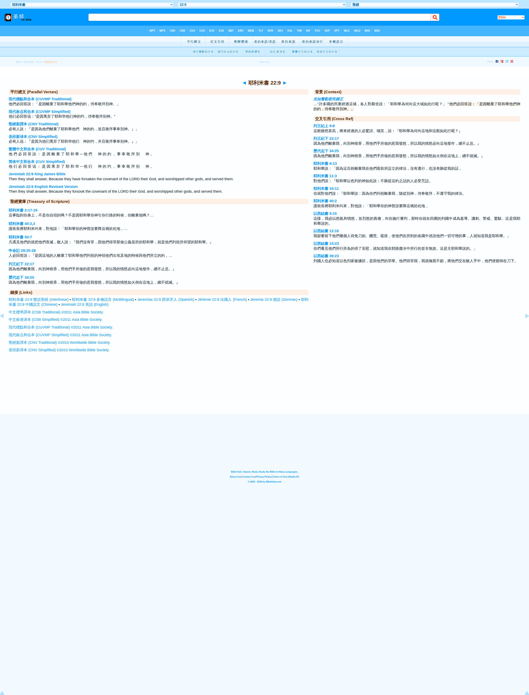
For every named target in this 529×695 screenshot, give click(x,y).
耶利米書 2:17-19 (23, 210)
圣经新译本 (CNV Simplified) (33, 137)
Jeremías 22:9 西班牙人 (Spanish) (165, 299)
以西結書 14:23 (326, 243)
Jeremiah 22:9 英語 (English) (84, 304)
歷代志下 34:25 (21, 277)
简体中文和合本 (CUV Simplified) (37, 162)
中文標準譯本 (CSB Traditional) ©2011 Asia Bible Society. (56, 312)
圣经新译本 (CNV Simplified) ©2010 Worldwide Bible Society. (59, 350)
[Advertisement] (264, 389)
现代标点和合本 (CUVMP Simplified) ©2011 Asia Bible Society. (60, 335)
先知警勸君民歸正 (328, 99)
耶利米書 (28, 62)
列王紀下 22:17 (21, 264)
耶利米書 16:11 (326, 188)
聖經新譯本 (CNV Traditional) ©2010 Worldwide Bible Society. (60, 342)
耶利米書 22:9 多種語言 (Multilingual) (103, 299)
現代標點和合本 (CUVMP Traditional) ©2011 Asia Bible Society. (61, 327)
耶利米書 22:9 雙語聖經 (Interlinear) (39, 299)
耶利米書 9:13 (325, 163)
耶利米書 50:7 (20, 237)
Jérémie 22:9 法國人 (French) (222, 299)
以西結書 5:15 (325, 213)
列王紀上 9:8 (324, 126)
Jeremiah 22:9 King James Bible (37, 174)
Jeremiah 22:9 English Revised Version (43, 187)
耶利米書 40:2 (325, 201)
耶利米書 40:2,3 (22, 224)
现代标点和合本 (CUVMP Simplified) (39, 112)
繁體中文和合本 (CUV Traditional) (37, 149)
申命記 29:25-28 (22, 250)
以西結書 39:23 (326, 256)
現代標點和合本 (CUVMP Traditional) (40, 99)
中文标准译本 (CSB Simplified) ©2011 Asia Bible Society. (55, 320)
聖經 (18, 62)
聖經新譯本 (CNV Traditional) (33, 124)
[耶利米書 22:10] (524, 325)
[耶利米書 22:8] (5, 325)
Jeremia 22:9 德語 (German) (274, 299)
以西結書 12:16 (326, 231)
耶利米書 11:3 (325, 176)
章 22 (39, 62)
